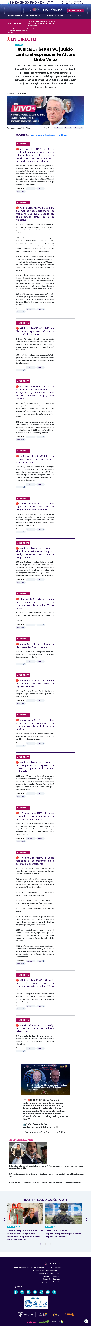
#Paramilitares (61, 135)
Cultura (68, 15)
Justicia (78, 15)
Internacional (32, 15)
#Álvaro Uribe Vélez (37, 135)
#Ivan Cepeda (50, 135)
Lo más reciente (13, 15)
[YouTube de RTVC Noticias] (35, 1292)
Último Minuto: (14, 23)
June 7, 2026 (60, 1132)
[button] (40, 1244)
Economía (59, 15)
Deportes (49, 15)
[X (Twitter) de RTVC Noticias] (22, 1292)
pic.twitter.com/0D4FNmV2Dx (39, 1127)
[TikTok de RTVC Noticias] (41, 1292)
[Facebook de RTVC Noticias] (16, 1292)
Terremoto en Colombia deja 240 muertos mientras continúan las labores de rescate (21, 30)
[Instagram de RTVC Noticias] (29, 1292)
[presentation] (4, 1218)
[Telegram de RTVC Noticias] (48, 1292)
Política (39, 15)
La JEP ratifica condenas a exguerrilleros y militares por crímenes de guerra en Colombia (63, 1233)
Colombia (20, 15)
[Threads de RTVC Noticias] (54, 1292)
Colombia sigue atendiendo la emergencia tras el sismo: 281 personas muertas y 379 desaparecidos (41, 23)
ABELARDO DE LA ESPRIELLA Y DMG (75, 3)
